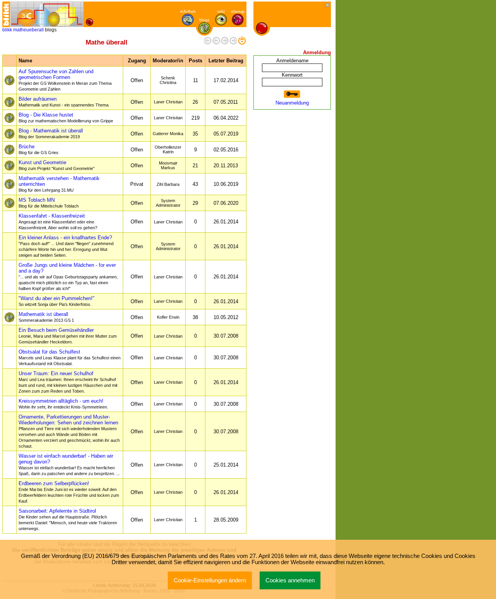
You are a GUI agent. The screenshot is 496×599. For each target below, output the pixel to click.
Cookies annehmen (290, 580)
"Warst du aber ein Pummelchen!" (57, 301)
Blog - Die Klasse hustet (66, 117)
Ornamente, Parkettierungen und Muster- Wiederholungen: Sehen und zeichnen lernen (69, 431)
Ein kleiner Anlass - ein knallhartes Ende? (66, 246)
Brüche (39, 149)
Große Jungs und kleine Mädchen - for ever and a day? (68, 276)
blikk (7, 30)
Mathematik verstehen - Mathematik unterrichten (59, 183)
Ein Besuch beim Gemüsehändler (68, 335)
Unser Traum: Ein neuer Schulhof (68, 382)
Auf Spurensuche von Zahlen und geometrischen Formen (65, 80)
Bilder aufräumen (63, 101)
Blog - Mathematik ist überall (51, 133)
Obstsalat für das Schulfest (70, 357)
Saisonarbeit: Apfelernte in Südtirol (68, 519)
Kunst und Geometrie (57, 165)
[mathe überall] (47, 14)
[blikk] (6, 14)
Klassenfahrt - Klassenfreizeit (58, 221)
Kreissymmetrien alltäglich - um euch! (63, 403)
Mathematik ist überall (46, 317)
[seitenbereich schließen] (328, 6)
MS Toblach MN (49, 202)
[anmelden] (292, 94)
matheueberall (28, 30)
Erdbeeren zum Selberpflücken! (69, 492)
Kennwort (292, 75)
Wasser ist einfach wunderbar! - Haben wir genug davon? (69, 464)
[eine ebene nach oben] (242, 43)
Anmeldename (292, 61)
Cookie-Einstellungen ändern (210, 580)
